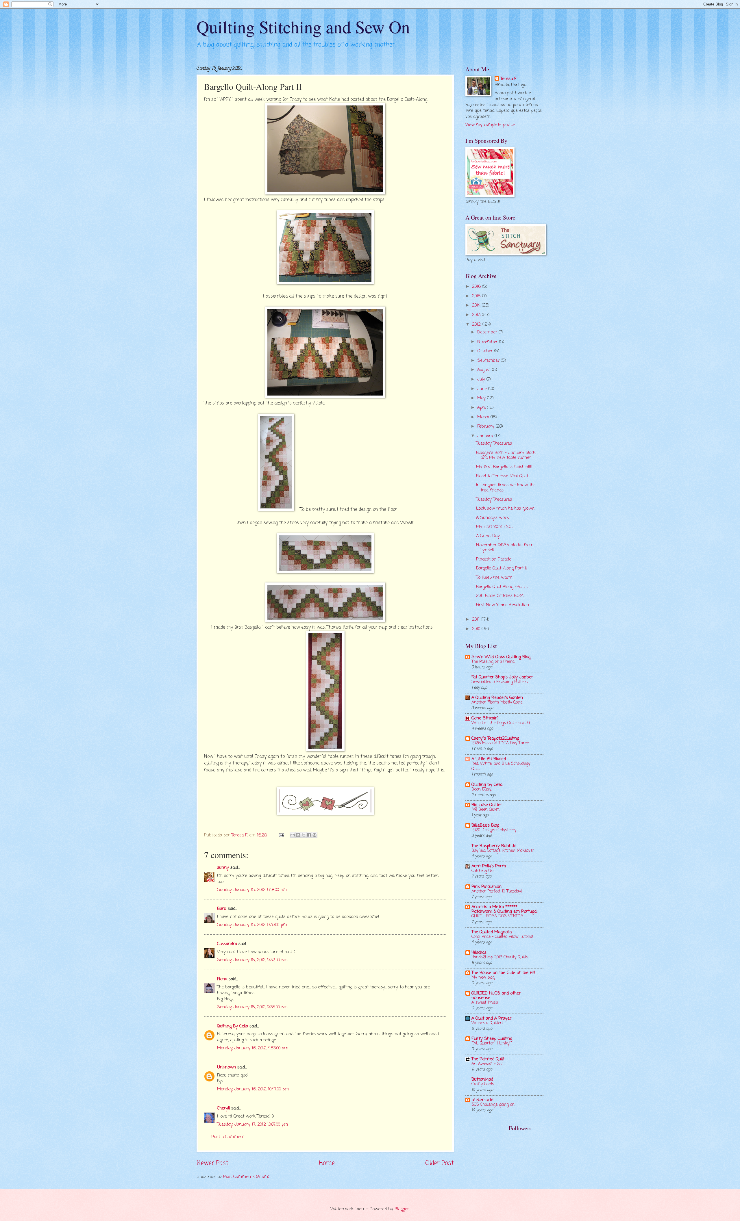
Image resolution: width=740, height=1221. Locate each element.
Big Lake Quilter (486, 805)
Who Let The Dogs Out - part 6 (500, 723)
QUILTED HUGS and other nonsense (496, 995)
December (488, 332)
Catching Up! (483, 871)
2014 (477, 305)
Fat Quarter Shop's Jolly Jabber (502, 677)
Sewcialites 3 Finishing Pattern (499, 682)
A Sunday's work (492, 518)
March (484, 417)
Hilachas (478, 952)
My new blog (483, 978)
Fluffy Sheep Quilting (491, 1039)
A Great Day (488, 536)
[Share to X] (303, 835)
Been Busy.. (481, 789)
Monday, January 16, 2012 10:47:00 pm (253, 1089)
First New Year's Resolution (502, 605)
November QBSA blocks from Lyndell (504, 548)
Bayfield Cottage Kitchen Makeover (502, 851)
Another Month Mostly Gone (496, 702)
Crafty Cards (482, 1084)
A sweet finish (484, 1003)
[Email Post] (281, 835)
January (486, 436)
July (481, 379)
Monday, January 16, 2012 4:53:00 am (252, 1048)
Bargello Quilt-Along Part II (501, 568)
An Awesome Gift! (488, 1064)
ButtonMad (482, 1079)
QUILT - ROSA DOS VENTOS (497, 916)
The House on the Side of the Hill (503, 973)
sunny (223, 867)
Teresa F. (508, 79)
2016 (477, 286)
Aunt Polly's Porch (488, 866)
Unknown (226, 1067)
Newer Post (212, 1163)
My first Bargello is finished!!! (504, 467)
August (484, 370)
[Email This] (292, 835)
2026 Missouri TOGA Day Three (500, 743)
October (485, 351)
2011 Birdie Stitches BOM (499, 596)
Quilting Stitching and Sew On (303, 26)
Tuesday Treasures (494, 443)
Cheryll (223, 1108)
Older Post (439, 1163)
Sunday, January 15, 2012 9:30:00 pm (252, 925)
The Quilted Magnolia (491, 932)
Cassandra (227, 944)
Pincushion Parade (493, 559)
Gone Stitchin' (484, 718)
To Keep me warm (494, 577)
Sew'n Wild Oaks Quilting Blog (500, 657)
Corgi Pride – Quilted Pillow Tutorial (502, 937)
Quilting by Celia (486, 785)
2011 (476, 619)
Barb (221, 908)
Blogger (402, 1209)
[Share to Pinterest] (314, 835)
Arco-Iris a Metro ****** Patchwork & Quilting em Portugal (504, 909)
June (482, 389)
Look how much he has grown (505, 508)
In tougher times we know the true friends (506, 487)
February (486, 426)
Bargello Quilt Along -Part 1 (502, 587)
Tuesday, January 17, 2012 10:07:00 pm (252, 1124)
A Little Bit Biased (488, 759)
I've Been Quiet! (485, 810)
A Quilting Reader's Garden (497, 698)
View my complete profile (490, 125)
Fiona (222, 979)
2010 (477, 629)
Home (327, 1163)
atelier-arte (482, 1100)
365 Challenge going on (493, 1105)
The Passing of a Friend (493, 662)
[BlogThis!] (298, 835)
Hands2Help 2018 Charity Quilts (499, 957)
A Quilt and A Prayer (491, 1018)
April (482, 407)
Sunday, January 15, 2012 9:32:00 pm (252, 960)
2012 (477, 324)
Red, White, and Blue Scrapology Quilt (500, 766)
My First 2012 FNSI (494, 527)
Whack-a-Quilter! (487, 1023)
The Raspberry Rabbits (493, 846)
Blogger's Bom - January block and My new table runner (505, 455)
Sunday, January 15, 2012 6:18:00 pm (252, 890)
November (488, 342)
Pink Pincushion (486, 887)
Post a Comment (228, 1137)
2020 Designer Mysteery (493, 830)
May (482, 398)
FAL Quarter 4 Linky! (490, 1043)
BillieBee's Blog (485, 825)
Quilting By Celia (232, 1026)
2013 (477, 315)
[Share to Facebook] (309, 835)
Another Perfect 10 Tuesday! (496, 891)
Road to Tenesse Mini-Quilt (502, 476)
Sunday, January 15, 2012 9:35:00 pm (252, 1007)
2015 (477, 296)
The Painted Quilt (487, 1059)
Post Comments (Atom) (246, 1177)
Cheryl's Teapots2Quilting (495, 738)
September (489, 360)
